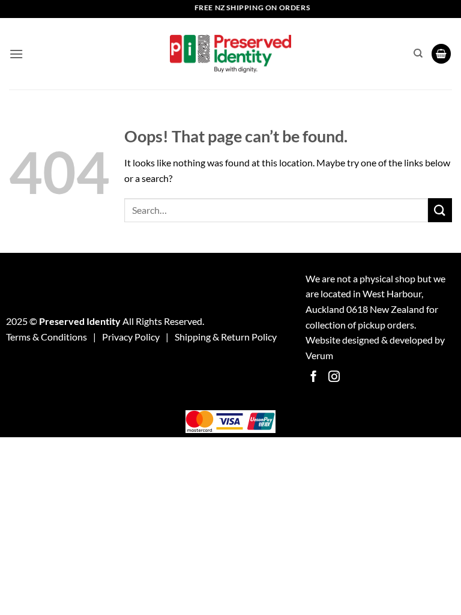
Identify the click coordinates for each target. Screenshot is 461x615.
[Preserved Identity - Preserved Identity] (230, 54)
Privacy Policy (131, 336)
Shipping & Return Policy (226, 336)
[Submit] (440, 210)
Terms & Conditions (46, 336)
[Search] (418, 53)
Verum (319, 355)
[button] (16, 53)
